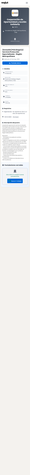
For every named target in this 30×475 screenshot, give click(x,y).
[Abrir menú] (27, 3)
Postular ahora (16, 63)
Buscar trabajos (16, 181)
